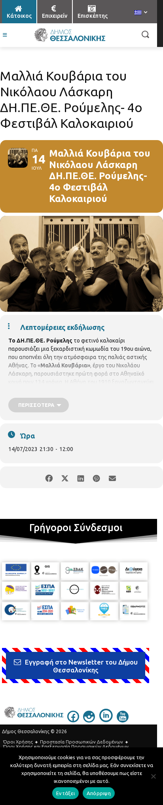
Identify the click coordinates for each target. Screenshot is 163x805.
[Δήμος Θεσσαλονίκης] (69, 35)
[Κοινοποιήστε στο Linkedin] (80, 477)
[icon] (73, 720)
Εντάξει (65, 793)
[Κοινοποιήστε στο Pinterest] (96, 477)
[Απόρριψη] (153, 776)
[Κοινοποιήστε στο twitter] (65, 477)
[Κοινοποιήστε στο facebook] (49, 477)
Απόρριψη (99, 793)
